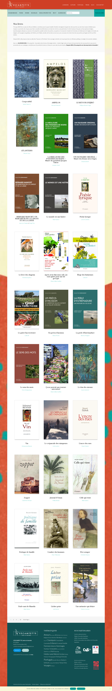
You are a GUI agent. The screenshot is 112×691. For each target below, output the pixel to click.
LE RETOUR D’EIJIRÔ (85, 103)
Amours (47, 635)
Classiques (51, 640)
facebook (17, 650)
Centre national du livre (80, 634)
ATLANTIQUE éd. (64, 635)
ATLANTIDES (26, 151)
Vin (27, 443)
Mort (52, 651)
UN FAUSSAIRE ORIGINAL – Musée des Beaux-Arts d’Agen (85, 158)
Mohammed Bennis (27, 446)
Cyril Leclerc (56, 446)
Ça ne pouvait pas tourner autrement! (56, 388)
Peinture (46, 656)
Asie (59, 635)
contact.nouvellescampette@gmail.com (23, 646)
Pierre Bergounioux (27, 390)
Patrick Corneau (85, 609)
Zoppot (27, 498)
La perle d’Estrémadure (85, 333)
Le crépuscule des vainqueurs (55, 443)
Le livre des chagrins (27, 275)
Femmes (47, 646)
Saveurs (63, 660)
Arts (56, 635)
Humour (46, 649)
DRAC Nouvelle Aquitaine (81, 638)
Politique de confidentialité (45, 684)
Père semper (85, 552)
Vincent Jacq (26, 153)
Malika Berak (56, 500)
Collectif (85, 277)
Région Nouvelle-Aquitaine (81, 636)
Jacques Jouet (56, 165)
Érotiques (53, 665)
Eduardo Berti (85, 161)
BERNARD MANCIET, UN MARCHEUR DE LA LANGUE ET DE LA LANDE (27, 218)
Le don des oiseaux (85, 387)
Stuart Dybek (85, 446)
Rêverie (59, 660)
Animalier (53, 635)
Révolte (54, 660)
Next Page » (26, 620)
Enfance (53, 643)
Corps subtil (27, 101)
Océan (66, 654)
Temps (61, 663)
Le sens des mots (26, 387)
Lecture (62, 649)
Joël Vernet (56, 609)
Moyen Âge (56, 651)
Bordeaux (59, 637)
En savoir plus (81, 688)
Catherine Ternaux (27, 500)
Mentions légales (35, 684)
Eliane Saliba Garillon (56, 281)
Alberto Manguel (85, 335)
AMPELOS (56, 103)
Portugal (48, 659)
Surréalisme (56, 662)
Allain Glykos (56, 219)
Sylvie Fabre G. (27, 104)
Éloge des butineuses (85, 275)
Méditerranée (48, 654)
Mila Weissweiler (21, 684)
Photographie (52, 656)
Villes (65, 663)
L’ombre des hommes (56, 552)
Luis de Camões (85, 219)
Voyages (47, 665)
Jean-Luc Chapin (23, 223)
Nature (56, 654)
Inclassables (53, 649)
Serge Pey (32, 223)
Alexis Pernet (56, 335)
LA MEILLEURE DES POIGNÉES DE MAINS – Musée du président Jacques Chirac (56, 159)
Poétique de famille (26, 552)
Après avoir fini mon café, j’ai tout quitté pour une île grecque (56, 276)
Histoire (53, 646)
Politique (58, 657)
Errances (59, 643)
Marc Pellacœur (56, 554)
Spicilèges (51, 662)
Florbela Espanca (26, 277)
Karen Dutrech (85, 390)
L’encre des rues (85, 443)
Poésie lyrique (85, 217)
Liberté (46, 651)
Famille (64, 643)
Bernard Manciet (56, 105)
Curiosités (47, 643)
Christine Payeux (85, 554)
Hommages (60, 646)
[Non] (110, 688)
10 (21, 619)
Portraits (64, 657)
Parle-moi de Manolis (26, 606)
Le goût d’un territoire (27, 333)
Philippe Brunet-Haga (85, 105)
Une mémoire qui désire (85, 606)
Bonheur (54, 637)
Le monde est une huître (56, 217)
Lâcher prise (56, 606)
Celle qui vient (85, 498)
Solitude (46, 663)
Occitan (61, 654)
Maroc (49, 651)
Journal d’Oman (56, 498)
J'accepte (73, 688)
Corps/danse (59, 640)
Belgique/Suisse (48, 637)
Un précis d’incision (56, 333)
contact (25, 650)
